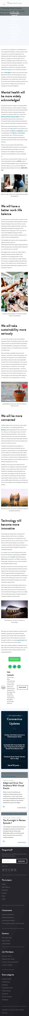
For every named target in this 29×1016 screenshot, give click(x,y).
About (4, 884)
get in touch (21, 640)
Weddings (5, 999)
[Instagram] (9, 870)
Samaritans (20, 131)
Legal (3, 899)
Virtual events (6, 943)
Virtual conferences (8, 914)
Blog (3, 896)
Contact (4, 893)
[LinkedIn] (12, 870)
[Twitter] (3, 870)
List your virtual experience (10, 962)
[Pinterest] (15, 870)
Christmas (5, 994)
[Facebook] (6, 870)
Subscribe (21, 861)
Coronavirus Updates (14, 14)
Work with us (6, 887)
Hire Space (8, 72)
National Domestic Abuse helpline (10, 117)
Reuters (3, 430)
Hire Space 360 (7, 937)
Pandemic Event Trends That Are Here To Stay (14, 757)
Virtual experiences (8, 917)
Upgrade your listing (8, 959)
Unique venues (6, 979)
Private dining (6, 991)
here (13, 163)
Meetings (5, 985)
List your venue (6, 956)
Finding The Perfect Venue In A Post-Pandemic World (14, 736)
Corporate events (7, 988)
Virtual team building (8, 920)
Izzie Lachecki (10, 673)
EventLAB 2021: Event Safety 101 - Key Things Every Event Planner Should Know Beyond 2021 (14, 746)
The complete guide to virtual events (13, 923)
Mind (13, 131)
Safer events (6, 940)
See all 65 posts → (14, 765)
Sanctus (14, 133)
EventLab (5, 890)
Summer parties (7, 996)
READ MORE (22, 687)
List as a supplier (7, 965)
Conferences (6, 982)
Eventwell (22, 133)
